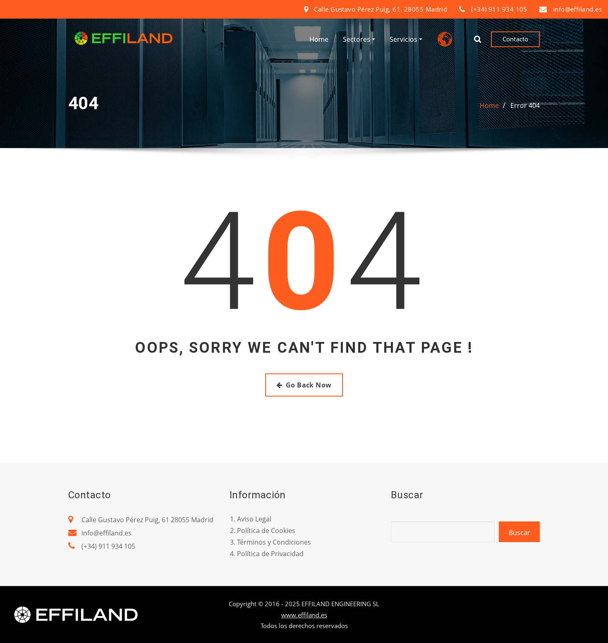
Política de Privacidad (270, 553)
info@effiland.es (577, 9)
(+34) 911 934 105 (108, 546)
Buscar (519, 532)
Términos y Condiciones (274, 542)
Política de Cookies (266, 530)
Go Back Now (309, 385)
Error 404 (525, 105)
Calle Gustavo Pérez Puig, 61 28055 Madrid (147, 519)
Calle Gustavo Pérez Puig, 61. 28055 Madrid (380, 9)
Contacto (515, 39)
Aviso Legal (254, 518)
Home (318, 39)
